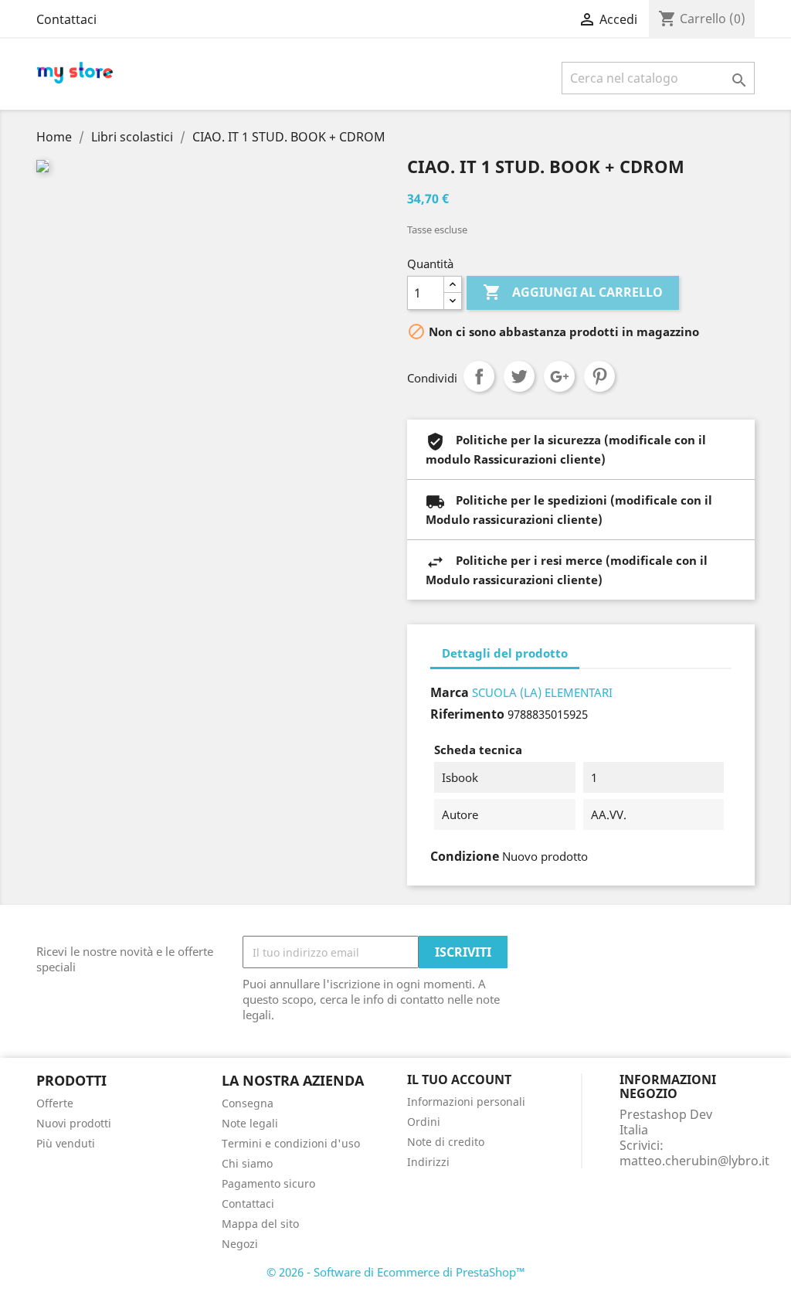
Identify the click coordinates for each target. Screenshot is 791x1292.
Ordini (423, 1121)
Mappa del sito (260, 1223)
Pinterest (599, 376)
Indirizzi (428, 1161)
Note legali (250, 1123)
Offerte (54, 1103)
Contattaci (66, 19)
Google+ (559, 376)
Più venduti (65, 1143)
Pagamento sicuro (268, 1183)
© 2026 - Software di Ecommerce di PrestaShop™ (395, 1272)
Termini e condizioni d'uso (291, 1143)
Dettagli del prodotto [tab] (505, 653)
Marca (449, 692)
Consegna (247, 1103)
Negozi (240, 1243)
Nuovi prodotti (73, 1123)
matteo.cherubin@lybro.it (694, 1160)
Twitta (519, 376)
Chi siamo (247, 1163)
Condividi (478, 376)
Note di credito (445, 1141)
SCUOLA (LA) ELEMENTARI (542, 692)
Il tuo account (459, 1079)
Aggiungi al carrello (573, 292)
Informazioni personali (466, 1101)
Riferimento (467, 714)
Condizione (464, 856)
